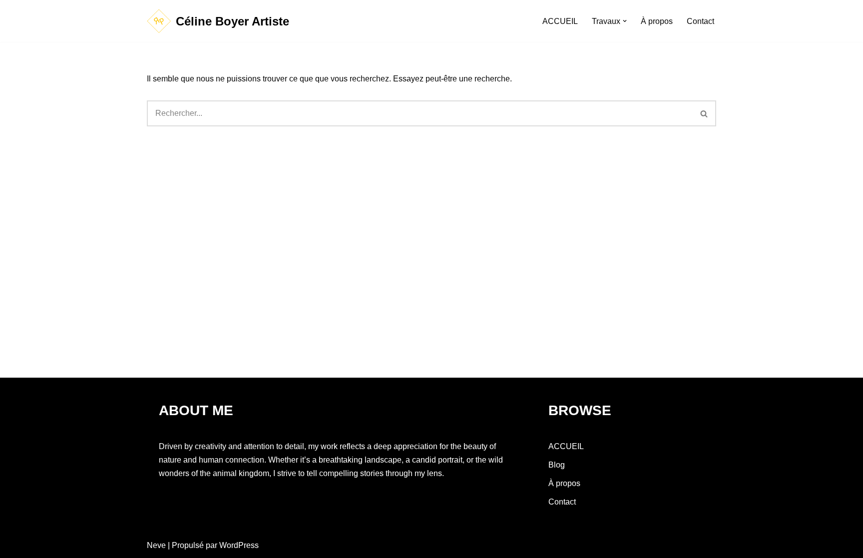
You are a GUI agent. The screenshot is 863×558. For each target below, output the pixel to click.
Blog (556, 465)
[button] (625, 21)
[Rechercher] (704, 113)
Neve (156, 545)
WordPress (239, 545)
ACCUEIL (560, 21)
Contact (700, 21)
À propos (657, 21)
